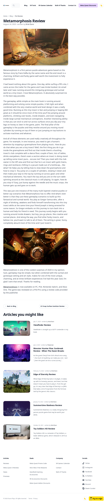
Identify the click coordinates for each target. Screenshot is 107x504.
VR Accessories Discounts (38, 479)
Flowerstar (50, 345)
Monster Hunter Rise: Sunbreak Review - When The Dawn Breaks (48, 349)
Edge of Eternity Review (44, 374)
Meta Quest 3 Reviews (11, 468)
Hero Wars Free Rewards (38, 468)
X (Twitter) (88, 476)
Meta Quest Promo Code (38, 463)
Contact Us (72, 5)
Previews (6, 476)
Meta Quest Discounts (88, 5)
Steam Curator (90, 488)
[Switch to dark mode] (101, 5)
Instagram (89, 467)
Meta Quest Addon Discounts (40, 483)
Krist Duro (51, 321)
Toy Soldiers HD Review (44, 428)
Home (5, 16)
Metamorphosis (10, 287)
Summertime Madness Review (47, 405)
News (5, 472)
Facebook (88, 472)
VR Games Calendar (45, 5)
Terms (30, 498)
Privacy (35, 498)
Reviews (6, 463)
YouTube (88, 480)
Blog (25, 5)
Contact (58, 468)
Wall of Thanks (60, 5)
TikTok (87, 463)
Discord (88, 484)
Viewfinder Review (42, 325)
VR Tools (33, 5)
